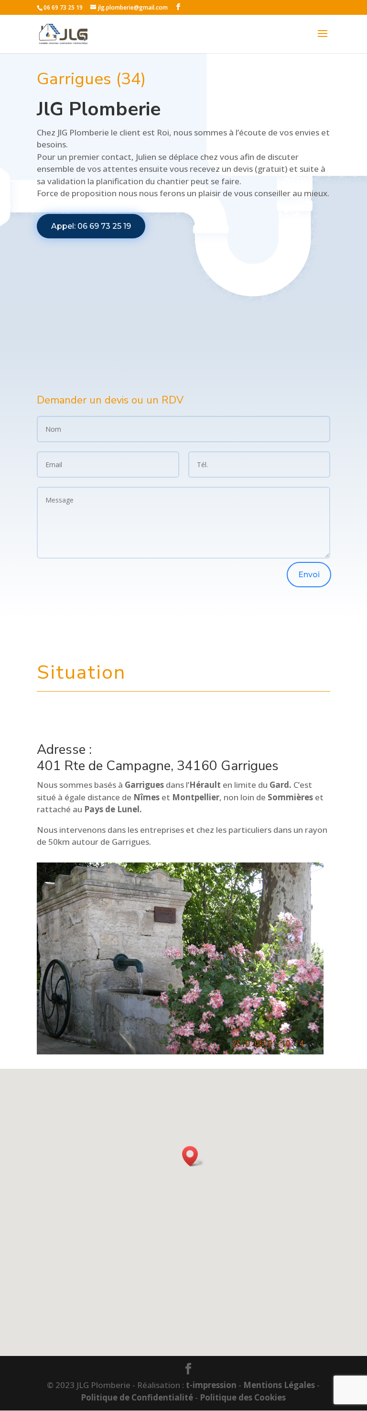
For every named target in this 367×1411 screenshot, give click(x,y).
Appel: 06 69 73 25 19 (91, 226)
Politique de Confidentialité (137, 1397)
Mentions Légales (279, 1384)
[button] (193, 1156)
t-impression (211, 1384)
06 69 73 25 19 (63, 7)
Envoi (309, 574)
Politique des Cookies (243, 1397)
